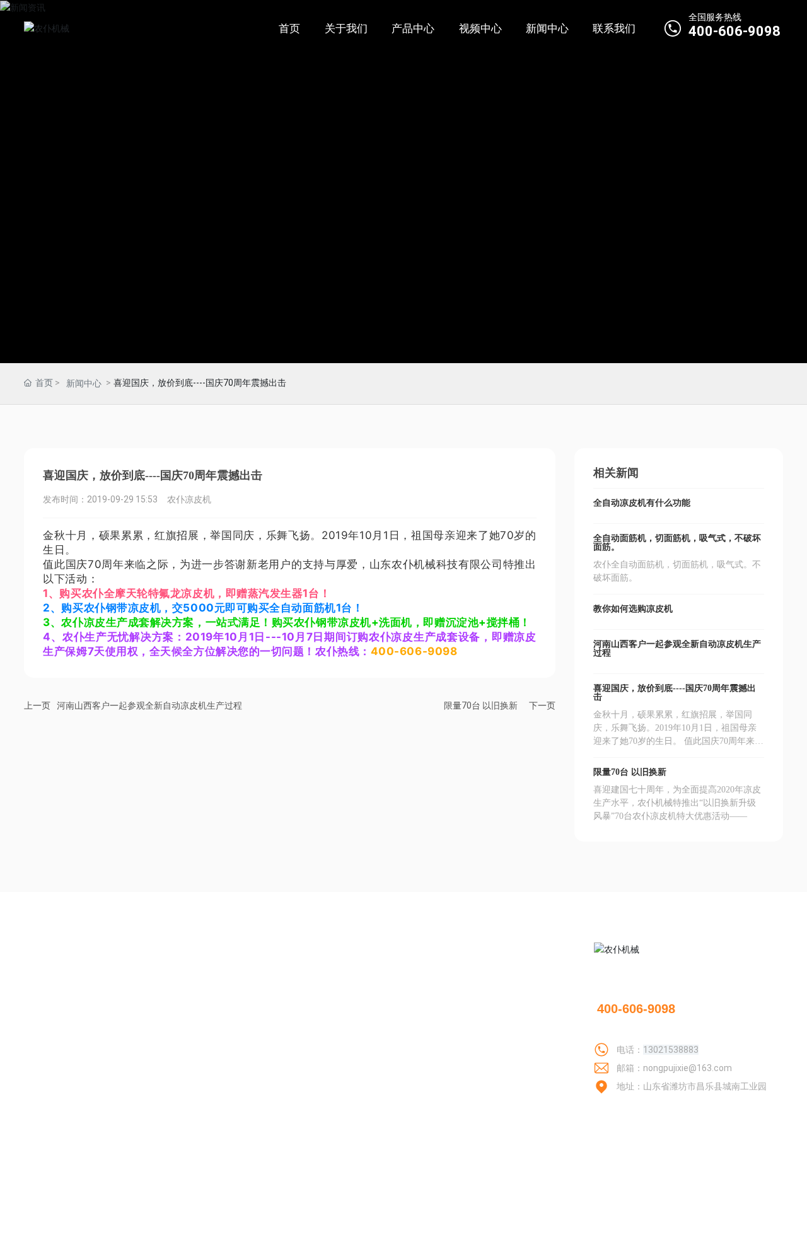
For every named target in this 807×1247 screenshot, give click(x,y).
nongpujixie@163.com (687, 1068)
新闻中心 (84, 383)
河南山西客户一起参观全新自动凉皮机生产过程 (149, 705)
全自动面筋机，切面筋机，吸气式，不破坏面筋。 (677, 542)
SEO (715, 1227)
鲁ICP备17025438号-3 (538, 1226)
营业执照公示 (756, 1227)
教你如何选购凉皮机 (633, 608)
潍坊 (693, 1227)
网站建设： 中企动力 (641, 1227)
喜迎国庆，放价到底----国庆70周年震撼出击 (674, 692)
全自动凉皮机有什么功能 (641, 503)
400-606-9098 (734, 31)
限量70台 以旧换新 (481, 705)
